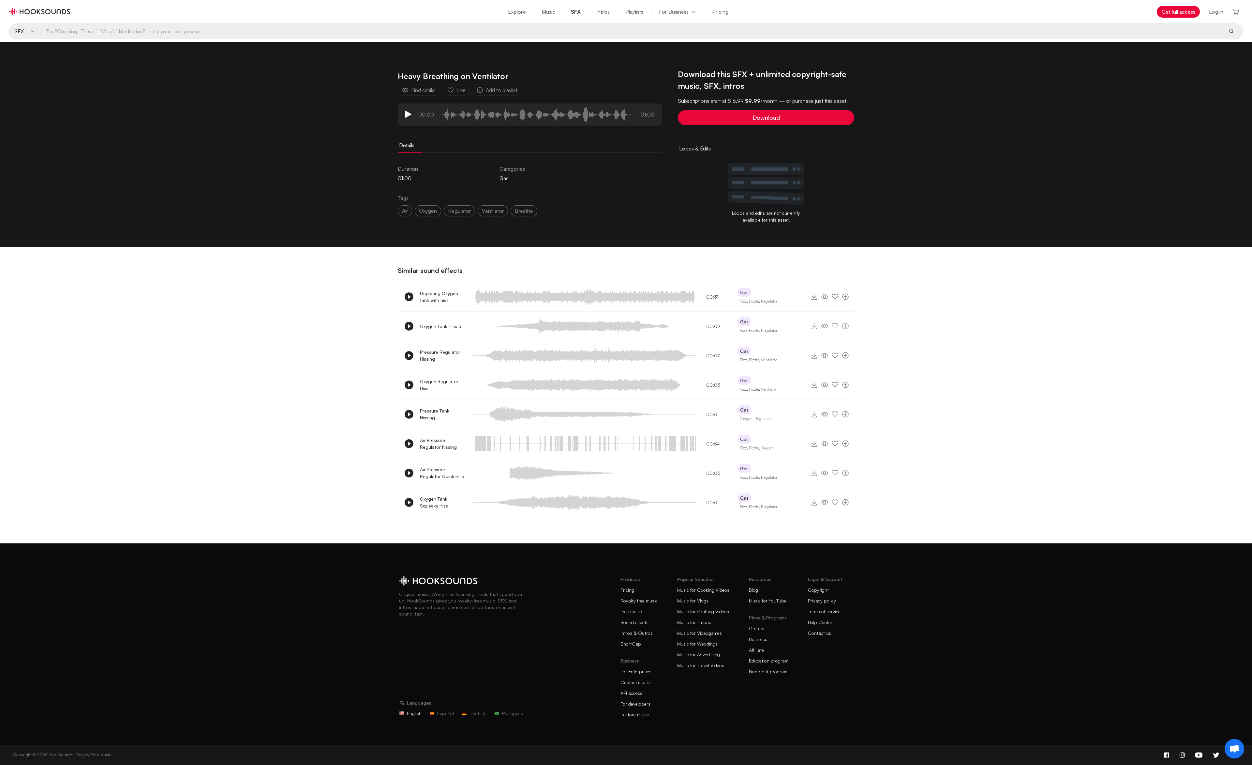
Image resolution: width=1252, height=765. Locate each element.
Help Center (820, 622)
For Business (674, 11)
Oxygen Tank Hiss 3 (440, 326)
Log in (1216, 11)
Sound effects (634, 622)
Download (766, 117)
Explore (517, 11)
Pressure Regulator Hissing (440, 355)
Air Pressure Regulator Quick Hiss (442, 473)
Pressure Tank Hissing (434, 414)
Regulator (769, 301)
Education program (768, 661)
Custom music (635, 682)
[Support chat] (1234, 748)
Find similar (423, 90)
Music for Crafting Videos (703, 611)
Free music (631, 611)
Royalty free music (639, 600)
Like (461, 90)
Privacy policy (822, 600)
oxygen (428, 211)
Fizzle (754, 301)
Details (406, 145)
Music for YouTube (767, 600)
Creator (757, 628)
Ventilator (769, 359)
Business (758, 639)
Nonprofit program (768, 671)
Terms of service (824, 611)
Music (548, 11)
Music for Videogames (699, 633)
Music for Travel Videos (700, 665)
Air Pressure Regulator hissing (438, 443)
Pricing (720, 11)
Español (445, 713)
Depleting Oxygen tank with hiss (439, 296)
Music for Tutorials (696, 622)
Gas (504, 178)
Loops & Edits (695, 148)
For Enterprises (635, 671)
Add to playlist (501, 90)
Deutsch (478, 713)
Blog (753, 590)
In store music (634, 714)
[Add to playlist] (845, 296)
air (405, 211)
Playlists (634, 11)
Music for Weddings (697, 644)
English (414, 713)
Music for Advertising (698, 654)
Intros (603, 11)
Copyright (818, 590)
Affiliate (756, 650)
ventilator (493, 211)
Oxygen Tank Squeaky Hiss (434, 502)
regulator (459, 211)
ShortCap (630, 644)
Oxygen (746, 418)
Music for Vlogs (692, 600)
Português (512, 713)
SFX (576, 11)
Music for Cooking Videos (703, 590)
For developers (635, 704)
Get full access (1178, 11)
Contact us (819, 633)
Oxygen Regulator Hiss (439, 385)
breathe (524, 211)
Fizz (743, 301)
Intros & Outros (636, 633)
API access (631, 693)
